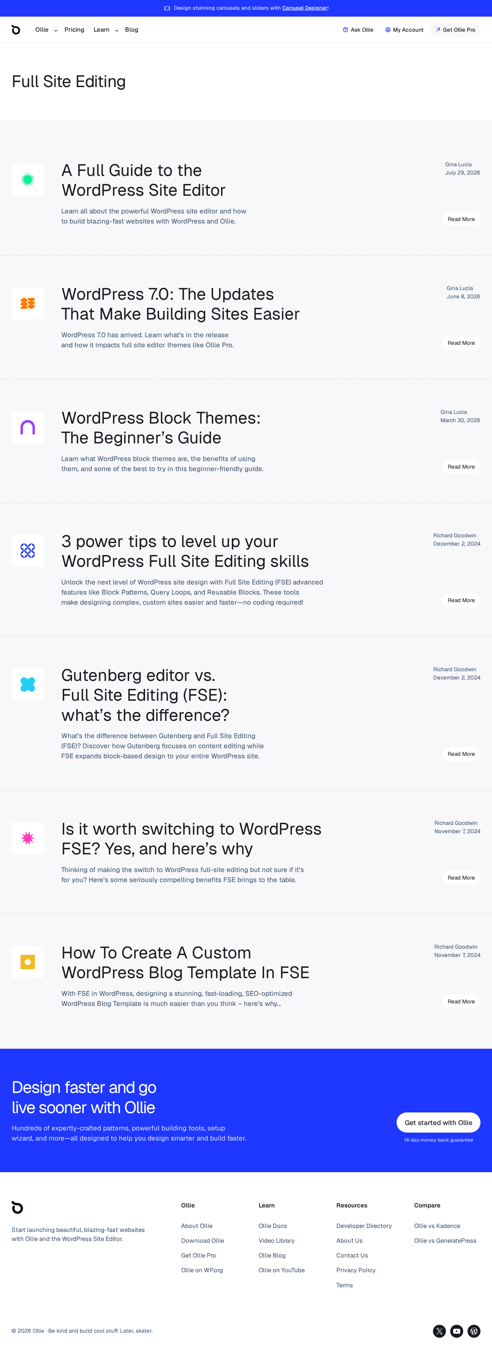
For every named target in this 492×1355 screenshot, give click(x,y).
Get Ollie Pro (459, 29)
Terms (344, 1285)
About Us (349, 1241)
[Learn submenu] (116, 29)
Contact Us (352, 1255)
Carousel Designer (304, 8)
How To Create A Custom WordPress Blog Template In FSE (185, 963)
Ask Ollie (362, 29)
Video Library (277, 1241)
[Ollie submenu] (55, 29)
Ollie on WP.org (202, 1270)
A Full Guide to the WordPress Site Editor (143, 180)
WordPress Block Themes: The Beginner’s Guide (161, 428)
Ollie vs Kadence (437, 1226)
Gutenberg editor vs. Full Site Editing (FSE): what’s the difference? (145, 695)
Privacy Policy (356, 1270)
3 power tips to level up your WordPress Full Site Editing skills (185, 552)
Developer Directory (364, 1226)
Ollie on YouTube (282, 1270)
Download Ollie (202, 1241)
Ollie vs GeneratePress (445, 1241)
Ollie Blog (272, 1255)
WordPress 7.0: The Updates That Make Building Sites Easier (180, 304)
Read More (464, 220)
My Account (408, 29)
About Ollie (197, 1226)
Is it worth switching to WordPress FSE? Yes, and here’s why (191, 839)
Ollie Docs (273, 1226)
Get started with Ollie (439, 1122)
